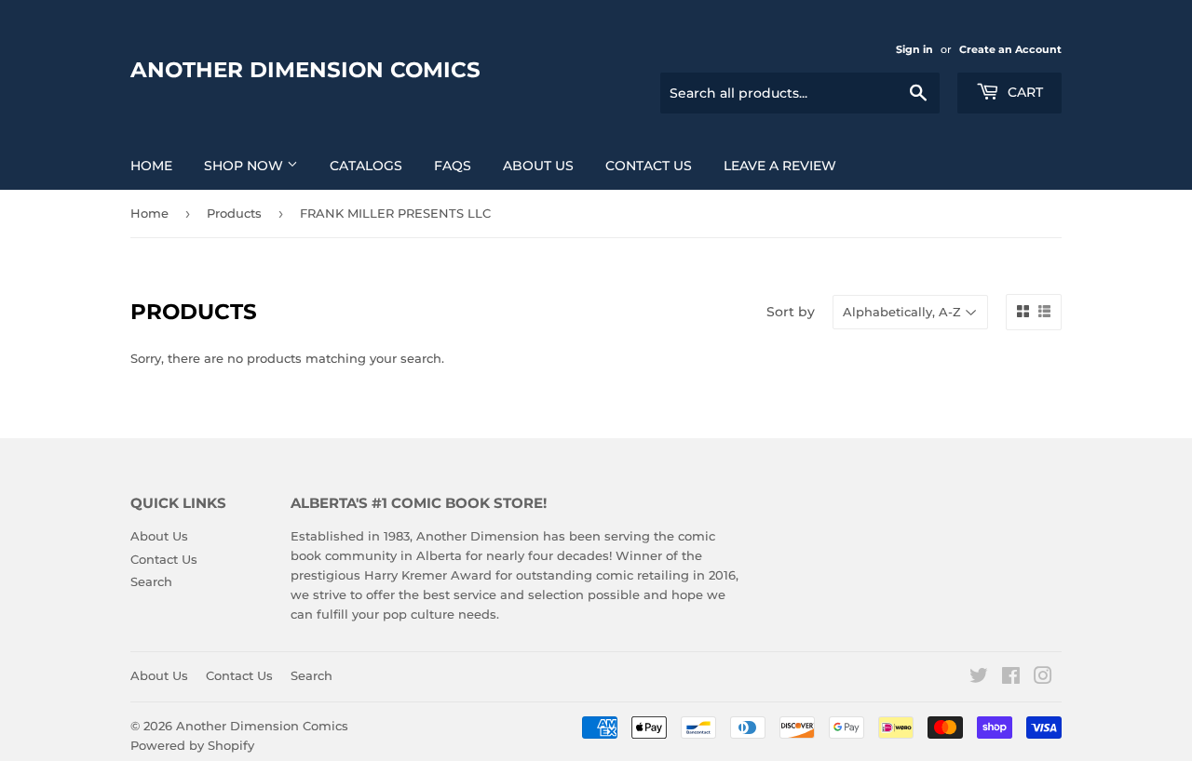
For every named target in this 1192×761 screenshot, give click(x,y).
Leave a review (780, 165)
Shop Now (245, 165)
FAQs (452, 165)
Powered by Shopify (192, 745)
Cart (1023, 92)
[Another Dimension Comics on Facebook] (1011, 678)
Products (234, 213)
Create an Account (1010, 49)
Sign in (914, 49)
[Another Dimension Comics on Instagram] (1043, 678)
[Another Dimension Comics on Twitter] (978, 678)
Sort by (790, 311)
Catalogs (366, 165)
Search (151, 581)
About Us (538, 165)
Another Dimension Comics (305, 70)
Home (151, 165)
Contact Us (648, 165)
